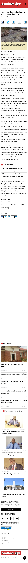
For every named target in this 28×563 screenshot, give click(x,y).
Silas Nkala (4, 397)
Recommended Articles (14, 411)
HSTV (3, 543)
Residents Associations (6, 201)
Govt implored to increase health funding (12, 168)
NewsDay (4, 537)
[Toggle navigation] (25, 4)
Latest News (7, 343)
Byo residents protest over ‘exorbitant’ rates (13, 176)
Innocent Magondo (9, 19)
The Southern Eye (5, 542)
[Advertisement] (14, 282)
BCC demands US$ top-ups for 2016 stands (13, 171)
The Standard (5, 540)
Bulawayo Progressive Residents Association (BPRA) (12, 204)
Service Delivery (4, 207)
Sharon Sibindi (4, 370)
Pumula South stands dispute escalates (12, 173)
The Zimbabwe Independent (8, 538)
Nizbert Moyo (4, 378)
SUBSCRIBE (10, 509)
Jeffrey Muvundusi (5, 406)
